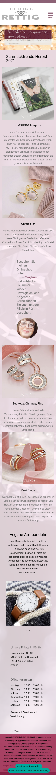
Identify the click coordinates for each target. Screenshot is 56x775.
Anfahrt (14, 665)
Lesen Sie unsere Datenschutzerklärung (28, 770)
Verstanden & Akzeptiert (29, 766)
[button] (4, 605)
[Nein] (52, 754)
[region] (28, 37)
